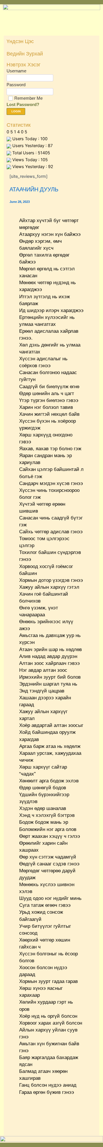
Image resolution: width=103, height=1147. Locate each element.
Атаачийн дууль (33, 189)
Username (16, 70)
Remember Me (28, 98)
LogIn (16, 111)
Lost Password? (23, 104)
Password (16, 84)
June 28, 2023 (19, 201)
